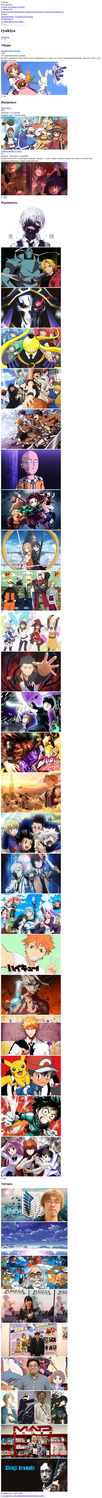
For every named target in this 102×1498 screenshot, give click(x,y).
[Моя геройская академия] (31, 1135)
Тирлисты (30, 12)
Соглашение (7, 1496)
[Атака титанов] (31, 448)
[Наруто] (31, 610)
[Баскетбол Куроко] (31, 408)
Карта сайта (39, 1496)
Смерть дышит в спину (11, 151)
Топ (10, 7)
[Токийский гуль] (31, 246)
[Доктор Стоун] (31, 1014)
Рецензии (39, 12)
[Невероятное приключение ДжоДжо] (31, 771)
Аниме (4, 7)
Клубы (11, 12)
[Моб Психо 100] (31, 731)
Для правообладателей (23, 1496)
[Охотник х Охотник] (31, 852)
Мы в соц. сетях (16, 21)
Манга (15, 7)
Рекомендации (8, 16)
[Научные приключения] (31, 1176)
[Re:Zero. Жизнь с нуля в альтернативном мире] (31, 691)
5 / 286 (4, 197)
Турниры (19, 16)
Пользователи (57, 12)
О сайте (5, 21)
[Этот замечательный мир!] (31, 650)
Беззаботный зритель (10, 51)
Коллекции (19, 12)
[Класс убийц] (31, 367)
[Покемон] (31, 1095)
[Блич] (31, 1054)
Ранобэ (21, 7)
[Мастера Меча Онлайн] (31, 569)
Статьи (47, 12)
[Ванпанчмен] (31, 489)
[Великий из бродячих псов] (31, 893)
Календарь (28, 16)
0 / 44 (3, 1178)
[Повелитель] (31, 327)
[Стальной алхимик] (31, 286)
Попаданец (6, 108)
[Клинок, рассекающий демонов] (31, 529)
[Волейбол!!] (31, 973)
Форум (4, 12)
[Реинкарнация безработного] (31, 812)
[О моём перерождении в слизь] (31, 933)
